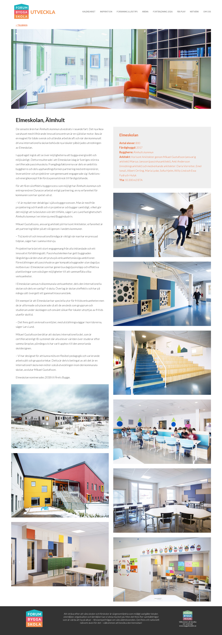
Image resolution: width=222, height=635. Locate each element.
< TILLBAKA (21, 25)
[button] (13, 68)
